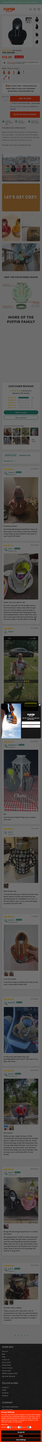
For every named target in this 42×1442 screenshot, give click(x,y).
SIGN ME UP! (31, 726)
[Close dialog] (40, 705)
